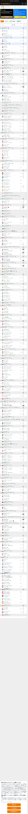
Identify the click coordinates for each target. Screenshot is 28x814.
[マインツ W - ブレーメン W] (13, 383)
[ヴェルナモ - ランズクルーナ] (13, 293)
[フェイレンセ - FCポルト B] (13, 499)
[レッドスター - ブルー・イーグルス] (13, 318)
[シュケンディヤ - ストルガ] (13, 612)
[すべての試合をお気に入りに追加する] (1, 28)
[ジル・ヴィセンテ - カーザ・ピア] (13, 489)
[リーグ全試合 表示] (26, 65)
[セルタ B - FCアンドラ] (13, 308)
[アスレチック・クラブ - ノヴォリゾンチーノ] (13, 435)
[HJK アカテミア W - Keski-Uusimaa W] (13, 423)
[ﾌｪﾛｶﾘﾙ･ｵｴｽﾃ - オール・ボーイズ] (13, 99)
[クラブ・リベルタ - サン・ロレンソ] (13, 414)
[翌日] (25, 25)
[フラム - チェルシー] (13, 40)
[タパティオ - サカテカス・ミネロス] (13, 520)
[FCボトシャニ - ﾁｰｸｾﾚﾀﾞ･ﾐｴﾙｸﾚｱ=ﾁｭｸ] (13, 544)
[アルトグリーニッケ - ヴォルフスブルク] (13, 367)
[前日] (2, 25)
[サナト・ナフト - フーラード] (13, 190)
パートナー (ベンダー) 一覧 (6, 802)
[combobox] (13, 25)
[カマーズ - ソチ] (13, 560)
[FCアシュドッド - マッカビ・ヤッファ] (13, 123)
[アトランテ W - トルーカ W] (13, 529)
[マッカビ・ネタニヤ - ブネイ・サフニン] (13, 116)
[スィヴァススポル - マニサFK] (13, 395)
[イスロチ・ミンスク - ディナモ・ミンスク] (13, 468)
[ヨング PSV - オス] (13, 219)
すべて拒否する (14, 808)
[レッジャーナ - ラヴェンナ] (13, 145)
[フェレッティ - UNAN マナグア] (13, 404)
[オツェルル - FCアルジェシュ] (13, 548)
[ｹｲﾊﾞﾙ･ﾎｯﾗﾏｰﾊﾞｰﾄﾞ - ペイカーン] (13, 176)
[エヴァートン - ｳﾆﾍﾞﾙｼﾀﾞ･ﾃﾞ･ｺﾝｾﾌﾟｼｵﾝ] (13, 352)
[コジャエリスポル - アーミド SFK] (13, 389)
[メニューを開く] (25, 4)
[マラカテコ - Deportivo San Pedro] (13, 253)
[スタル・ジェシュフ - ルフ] (13, 480)
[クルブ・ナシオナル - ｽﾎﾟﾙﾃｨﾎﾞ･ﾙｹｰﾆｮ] (13, 410)
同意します (14, 804)
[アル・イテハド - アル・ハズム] (13, 280)
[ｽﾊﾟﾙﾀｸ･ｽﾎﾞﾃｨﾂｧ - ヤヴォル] (13, 337)
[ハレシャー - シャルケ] (13, 377)
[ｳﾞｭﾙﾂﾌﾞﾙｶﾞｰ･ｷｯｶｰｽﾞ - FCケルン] (13, 370)
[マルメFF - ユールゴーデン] (13, 287)
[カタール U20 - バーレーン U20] (13, 583)
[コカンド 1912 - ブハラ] (13, 201)
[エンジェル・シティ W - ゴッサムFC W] (13, 71)
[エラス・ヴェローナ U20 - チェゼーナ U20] (13, 164)
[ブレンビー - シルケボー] (13, 361)
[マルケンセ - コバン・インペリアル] (13, 250)
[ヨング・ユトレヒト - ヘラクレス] (13, 223)
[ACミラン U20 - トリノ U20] (13, 167)
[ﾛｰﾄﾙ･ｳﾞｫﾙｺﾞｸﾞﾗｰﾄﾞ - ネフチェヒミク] (13, 563)
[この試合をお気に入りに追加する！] (1, 31)
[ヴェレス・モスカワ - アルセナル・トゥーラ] (13, 567)
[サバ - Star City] (13, 508)
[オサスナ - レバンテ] (13, 46)
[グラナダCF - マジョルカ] (13, 312)
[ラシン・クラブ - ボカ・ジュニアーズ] (13, 86)
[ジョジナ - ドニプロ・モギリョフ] (13, 472)
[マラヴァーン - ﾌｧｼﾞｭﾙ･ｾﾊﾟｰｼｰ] (13, 183)
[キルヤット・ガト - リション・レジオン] (13, 126)
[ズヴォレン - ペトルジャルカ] (13, 324)
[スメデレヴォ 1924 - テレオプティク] (13, 333)
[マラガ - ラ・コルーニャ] (13, 50)
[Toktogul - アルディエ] (13, 240)
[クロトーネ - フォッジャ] (13, 154)
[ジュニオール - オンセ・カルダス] (13, 265)
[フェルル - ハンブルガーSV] (13, 374)
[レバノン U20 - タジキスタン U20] (13, 579)
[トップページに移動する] (7, 4)
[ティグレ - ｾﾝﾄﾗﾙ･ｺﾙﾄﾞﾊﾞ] (13, 90)
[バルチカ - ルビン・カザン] (13, 554)
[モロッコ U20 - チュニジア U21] (13, 592)
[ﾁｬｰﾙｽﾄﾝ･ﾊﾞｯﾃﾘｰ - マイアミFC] (13, 62)
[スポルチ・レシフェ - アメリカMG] (13, 438)
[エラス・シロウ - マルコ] (13, 234)
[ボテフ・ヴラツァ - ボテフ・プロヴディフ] (13, 456)
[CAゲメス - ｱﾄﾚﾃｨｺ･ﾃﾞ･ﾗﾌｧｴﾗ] (13, 96)
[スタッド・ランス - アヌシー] (13, 450)
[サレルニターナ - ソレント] (13, 158)
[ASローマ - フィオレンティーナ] (13, 34)
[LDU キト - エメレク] (13, 208)
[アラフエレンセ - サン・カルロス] (13, 259)
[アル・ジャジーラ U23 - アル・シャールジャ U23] (13, 77)
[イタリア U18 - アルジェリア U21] (13, 599)
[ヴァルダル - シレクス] (13, 608)
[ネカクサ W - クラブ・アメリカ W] (13, 526)
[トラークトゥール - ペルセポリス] (13, 173)
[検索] (23, 4)
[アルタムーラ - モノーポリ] (13, 151)
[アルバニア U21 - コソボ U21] (13, 595)
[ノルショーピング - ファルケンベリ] (13, 299)
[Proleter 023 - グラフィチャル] (13, 330)
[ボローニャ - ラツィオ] (13, 31)
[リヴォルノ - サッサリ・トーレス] (13, 141)
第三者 (20, 793)
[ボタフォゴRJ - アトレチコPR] (13, 429)
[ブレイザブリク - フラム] (13, 56)
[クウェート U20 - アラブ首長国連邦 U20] (13, 576)
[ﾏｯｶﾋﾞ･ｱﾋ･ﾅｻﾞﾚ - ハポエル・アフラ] (13, 129)
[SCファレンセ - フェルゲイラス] (13, 495)
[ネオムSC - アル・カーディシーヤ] (13, 277)
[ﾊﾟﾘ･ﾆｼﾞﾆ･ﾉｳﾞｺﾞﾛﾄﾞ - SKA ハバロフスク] (13, 570)
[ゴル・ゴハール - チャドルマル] (13, 186)
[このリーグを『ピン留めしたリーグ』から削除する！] (8, 28)
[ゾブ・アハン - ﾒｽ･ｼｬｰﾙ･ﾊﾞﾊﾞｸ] (13, 180)
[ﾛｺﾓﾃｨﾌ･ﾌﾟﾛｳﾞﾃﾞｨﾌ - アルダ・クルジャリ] (13, 459)
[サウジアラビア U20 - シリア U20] (13, 586)
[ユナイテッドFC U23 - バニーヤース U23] (13, 80)
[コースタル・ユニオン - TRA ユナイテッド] (13, 346)
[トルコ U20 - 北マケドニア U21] (13, 602)
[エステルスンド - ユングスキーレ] (13, 296)
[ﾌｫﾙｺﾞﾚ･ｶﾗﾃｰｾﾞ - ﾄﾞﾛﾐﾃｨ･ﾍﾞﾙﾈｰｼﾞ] (13, 135)
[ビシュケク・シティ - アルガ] (13, 244)
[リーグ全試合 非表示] (26, 28)
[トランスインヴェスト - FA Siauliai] (13, 538)
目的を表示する (14, 811)
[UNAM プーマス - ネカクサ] (13, 514)
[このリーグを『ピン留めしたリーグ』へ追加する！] (15, 53)
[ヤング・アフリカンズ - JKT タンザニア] (13, 343)
